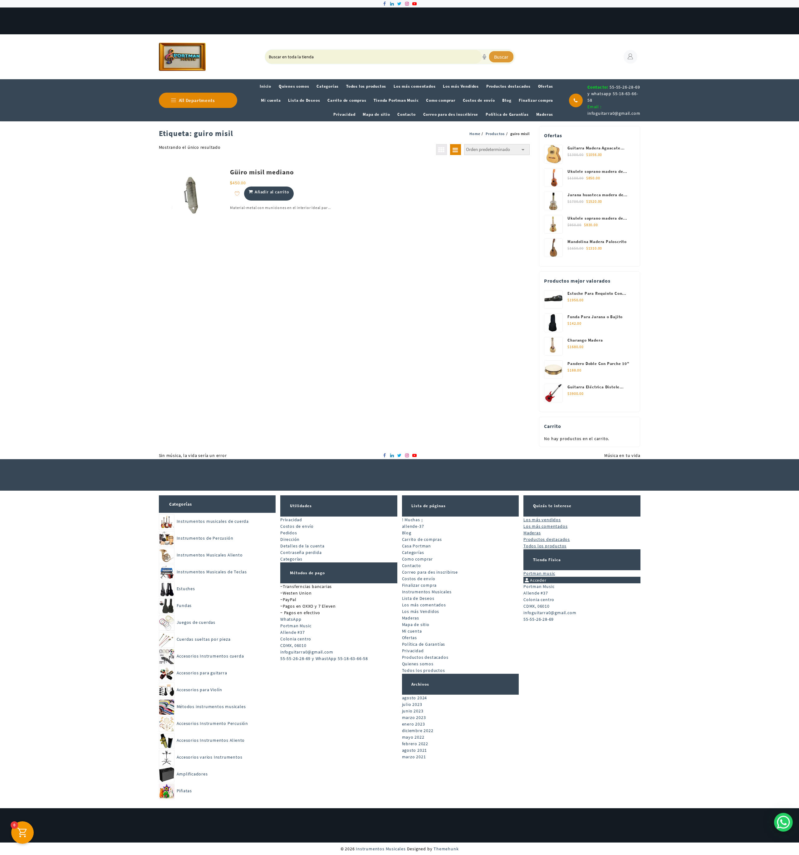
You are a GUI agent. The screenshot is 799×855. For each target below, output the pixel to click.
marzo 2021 (414, 757)
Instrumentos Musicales (427, 592)
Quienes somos (418, 664)
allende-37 (413, 526)
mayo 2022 (413, 737)
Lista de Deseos (418, 598)
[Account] (630, 57)
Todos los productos (423, 670)
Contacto (411, 565)
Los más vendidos (542, 519)
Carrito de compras (422, 539)
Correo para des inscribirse (430, 572)
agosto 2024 (414, 698)
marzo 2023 (414, 717)
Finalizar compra (419, 585)
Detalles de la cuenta (302, 546)
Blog (406, 533)
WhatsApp (290, 619)
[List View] (455, 149)
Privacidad (291, 519)
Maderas (410, 618)
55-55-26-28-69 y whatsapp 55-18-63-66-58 (613, 93)
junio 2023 (413, 711)
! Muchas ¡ (412, 519)
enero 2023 (413, 724)
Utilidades (301, 505)
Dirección (290, 539)
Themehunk (446, 849)
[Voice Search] (484, 56)
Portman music (539, 573)
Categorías (180, 504)
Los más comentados (424, 605)
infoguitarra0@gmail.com (613, 113)
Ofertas (409, 637)
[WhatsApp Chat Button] (783, 822)
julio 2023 (412, 704)
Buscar (501, 57)
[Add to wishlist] (237, 194)
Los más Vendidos (420, 611)
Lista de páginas (428, 505)
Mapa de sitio (415, 624)
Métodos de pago (307, 573)
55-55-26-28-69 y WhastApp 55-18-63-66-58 (324, 658)
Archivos (420, 684)
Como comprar (417, 559)
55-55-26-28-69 (538, 619)
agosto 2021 (414, 750)
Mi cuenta (412, 631)
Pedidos (288, 533)
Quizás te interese (552, 505)
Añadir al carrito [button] (272, 192)
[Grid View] (441, 149)
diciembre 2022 (418, 730)
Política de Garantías (423, 644)
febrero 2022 (415, 743)
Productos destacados (425, 657)
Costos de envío (297, 526)
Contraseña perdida (300, 552)
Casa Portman (416, 546)
